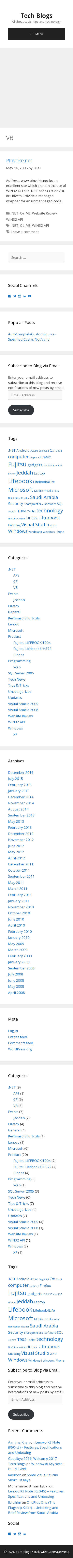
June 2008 (16, 980)
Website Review (44, 213)
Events (13, 593)
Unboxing (14, 525)
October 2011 (19, 870)
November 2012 (21, 839)
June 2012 (16, 846)
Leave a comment (25, 231)
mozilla (48, 491)
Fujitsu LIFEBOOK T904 (32, 642)
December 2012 (20, 833)
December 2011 (20, 864)
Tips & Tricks (18, 685)
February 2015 (20, 784)
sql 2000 (12, 511)
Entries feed (17, 1037)
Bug (41, 450)
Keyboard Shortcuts (24, 618)
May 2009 (16, 943)
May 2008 (16, 986)
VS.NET (53, 525)
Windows (18, 531)
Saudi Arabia (44, 497)
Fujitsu (17, 464)
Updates (15, 697)
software (50, 504)
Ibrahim (14, 1502)
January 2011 (19, 900)
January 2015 (19, 790)
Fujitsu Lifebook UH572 (32, 648)
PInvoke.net (19, 160)
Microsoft (20, 489)
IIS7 (50, 465)
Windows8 (35, 532)
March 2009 (17, 949)
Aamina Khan (19, 1442)
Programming (19, 661)
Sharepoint (31, 504)
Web (17, 667)
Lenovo (13, 624)
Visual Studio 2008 (23, 709)
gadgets (34, 464)
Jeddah (24, 472)
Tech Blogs (36, 15)
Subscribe (21, 410)
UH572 (32, 518)
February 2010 (20, 931)
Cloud (59, 450)
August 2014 (18, 809)
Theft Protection (17, 518)
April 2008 (16, 992)
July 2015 (15, 778)
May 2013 (16, 821)
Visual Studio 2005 (23, 703)
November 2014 (21, 803)
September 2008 (21, 968)
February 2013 (20, 827)
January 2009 (19, 962)
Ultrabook (49, 518)
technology (49, 510)
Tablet (31, 511)
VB (28, 213)
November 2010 (21, 907)
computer (18, 456)
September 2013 (21, 815)
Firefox (45, 457)
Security (15, 503)
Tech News (16, 679)
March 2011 (17, 888)
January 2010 (19, 937)
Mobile (38, 491)
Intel (55, 465)
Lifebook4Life (44, 482)
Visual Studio (35, 524)
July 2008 (15, 974)
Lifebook (20, 481)
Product (14, 636)
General (14, 612)
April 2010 (16, 925)
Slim (41, 504)
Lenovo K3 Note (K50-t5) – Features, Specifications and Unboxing (35, 1447)
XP (15, 734)
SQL (60, 503)
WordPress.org (20, 1049)
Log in (13, 1030)
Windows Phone (53, 532)
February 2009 (20, 956)
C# (22, 213)
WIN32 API (14, 219)
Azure (34, 450)
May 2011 (16, 882)
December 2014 (20, 797)
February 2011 (20, 894)
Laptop (39, 473)
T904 (21, 511)
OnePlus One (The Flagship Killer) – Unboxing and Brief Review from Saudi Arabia (33, 1507)
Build (46, 450)
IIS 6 (45, 465)
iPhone (12, 473)
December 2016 (20, 772)
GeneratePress (58, 1552)
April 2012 (16, 858)
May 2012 (16, 852)
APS (16, 575)
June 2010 (16, 919)
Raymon (14, 1475)
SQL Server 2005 (21, 673)
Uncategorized (20, 691)
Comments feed (20, 1043)
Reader (25, 498)
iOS (60, 465)
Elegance (34, 457)
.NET (14, 213)
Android (23, 450)
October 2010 (19, 913)
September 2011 (21, 876)
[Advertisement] (36, 86)
